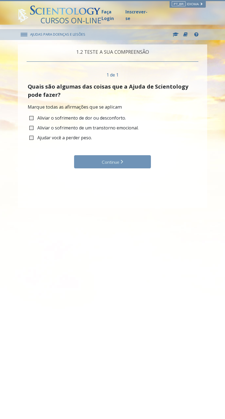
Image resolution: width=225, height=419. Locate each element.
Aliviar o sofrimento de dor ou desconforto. (81, 118)
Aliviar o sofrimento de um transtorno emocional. (88, 128)
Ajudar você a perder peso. (64, 138)
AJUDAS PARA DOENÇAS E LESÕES (57, 34)
